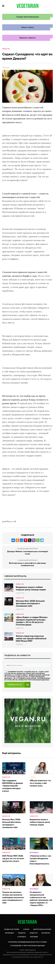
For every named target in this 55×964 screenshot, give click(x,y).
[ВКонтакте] (13, 540)
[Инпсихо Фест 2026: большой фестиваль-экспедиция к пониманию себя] (8, 601)
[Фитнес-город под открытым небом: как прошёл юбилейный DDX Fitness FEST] (8, 636)
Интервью (34, 852)
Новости (6, 49)
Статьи (33, 777)
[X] (29, 540)
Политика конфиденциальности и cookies (27, 942)
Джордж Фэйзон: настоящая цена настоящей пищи (27, 552)
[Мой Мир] (21, 540)
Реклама (34, 937)
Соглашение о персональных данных (27, 946)
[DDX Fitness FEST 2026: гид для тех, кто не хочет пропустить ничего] (13, 844)
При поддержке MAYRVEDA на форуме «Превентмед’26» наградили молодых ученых (12, 785)
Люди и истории (11, 929)
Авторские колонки (42, 929)
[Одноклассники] (17, 540)
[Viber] (33, 540)
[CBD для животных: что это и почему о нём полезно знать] (41, 768)
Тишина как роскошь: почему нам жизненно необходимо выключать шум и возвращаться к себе (13, 897)
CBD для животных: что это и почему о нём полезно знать (40, 783)
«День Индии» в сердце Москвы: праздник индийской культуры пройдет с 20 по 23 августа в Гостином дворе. (32, 621)
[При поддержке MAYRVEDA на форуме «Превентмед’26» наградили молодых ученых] (13, 768)
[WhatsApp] (38, 540)
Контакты (46, 933)
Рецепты (22, 933)
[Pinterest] (25, 540)
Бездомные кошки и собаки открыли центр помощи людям (31, 588)
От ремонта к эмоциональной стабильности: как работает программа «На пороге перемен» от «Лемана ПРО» (41, 899)
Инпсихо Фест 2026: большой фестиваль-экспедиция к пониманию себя (30, 603)
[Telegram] (42, 540)
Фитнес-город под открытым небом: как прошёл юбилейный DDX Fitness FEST (31, 638)
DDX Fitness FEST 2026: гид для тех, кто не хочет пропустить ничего (13, 858)
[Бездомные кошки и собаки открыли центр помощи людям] (8, 587)
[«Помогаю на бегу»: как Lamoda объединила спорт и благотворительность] (41, 844)
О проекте (21, 937)
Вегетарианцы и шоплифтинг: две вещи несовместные (27, 564)
